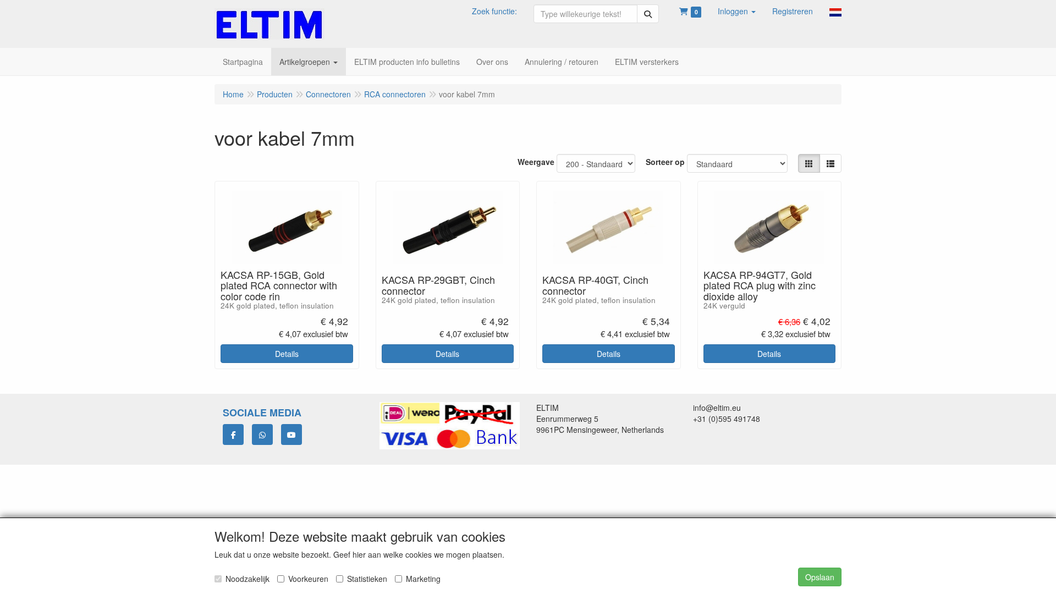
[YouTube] (291, 434)
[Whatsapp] (262, 434)
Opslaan (819, 576)
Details (287, 353)
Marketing (423, 578)
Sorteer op (665, 161)
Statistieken (367, 578)
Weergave (536, 161)
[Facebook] (233, 434)
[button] (737, 11)
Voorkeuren (308, 578)
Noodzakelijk (248, 578)
